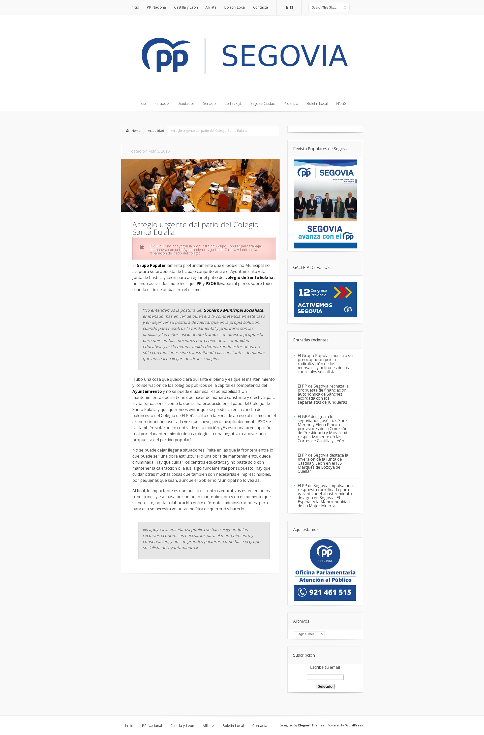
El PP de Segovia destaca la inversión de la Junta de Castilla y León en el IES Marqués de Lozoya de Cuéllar (323, 463)
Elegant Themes (311, 725)
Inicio (129, 725)
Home (136, 130)
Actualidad (156, 130)
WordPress (354, 725)
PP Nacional (152, 725)
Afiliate (208, 725)
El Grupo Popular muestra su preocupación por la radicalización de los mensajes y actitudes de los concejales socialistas (325, 363)
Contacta (259, 725)
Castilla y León (182, 725)
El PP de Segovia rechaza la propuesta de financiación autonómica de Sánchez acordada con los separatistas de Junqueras (323, 394)
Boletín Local (233, 725)
